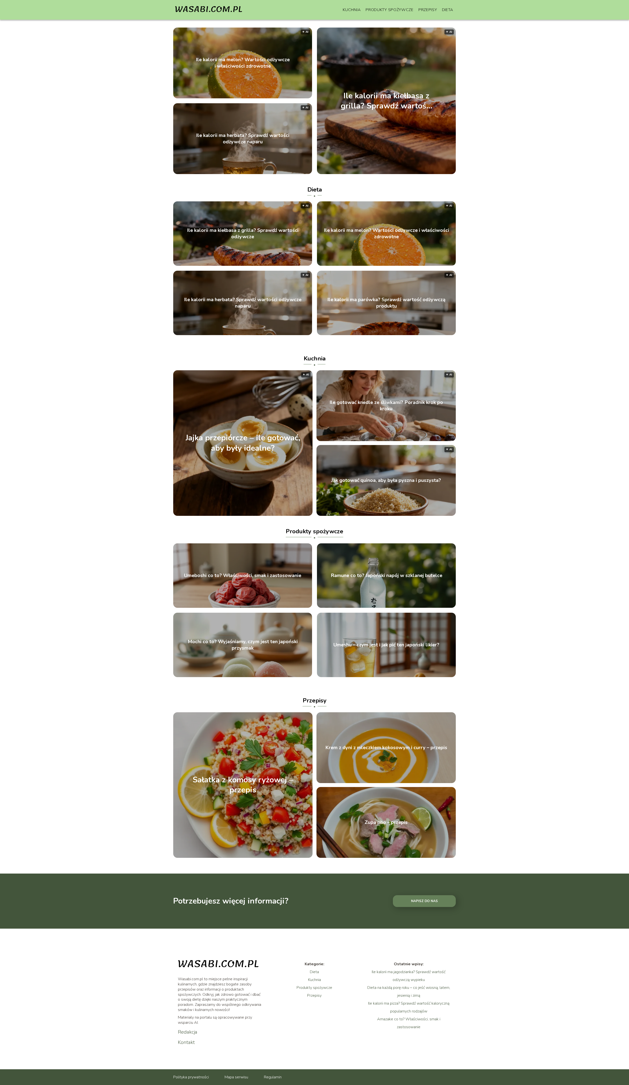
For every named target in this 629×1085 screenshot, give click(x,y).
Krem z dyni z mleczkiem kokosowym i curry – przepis (386, 747)
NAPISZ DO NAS (424, 901)
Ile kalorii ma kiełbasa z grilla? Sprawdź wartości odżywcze (386, 100)
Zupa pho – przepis (386, 822)
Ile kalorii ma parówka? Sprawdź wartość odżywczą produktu (386, 303)
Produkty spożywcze (390, 10)
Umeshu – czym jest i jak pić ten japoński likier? (386, 645)
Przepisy (427, 10)
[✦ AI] (414, 173)
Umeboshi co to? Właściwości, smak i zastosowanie (242, 575)
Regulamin (273, 1077)
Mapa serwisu (236, 1077)
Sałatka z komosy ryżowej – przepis (243, 785)
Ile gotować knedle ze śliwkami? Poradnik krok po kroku (386, 405)
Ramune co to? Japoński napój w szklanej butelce (386, 575)
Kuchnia (352, 10)
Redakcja (187, 1032)
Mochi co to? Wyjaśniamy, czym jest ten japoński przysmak (243, 645)
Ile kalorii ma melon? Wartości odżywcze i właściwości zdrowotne (243, 63)
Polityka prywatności (191, 1077)
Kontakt (186, 1042)
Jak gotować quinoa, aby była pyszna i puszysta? (386, 480)
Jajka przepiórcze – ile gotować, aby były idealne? (243, 443)
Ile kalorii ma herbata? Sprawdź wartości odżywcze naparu (242, 138)
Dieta (448, 10)
